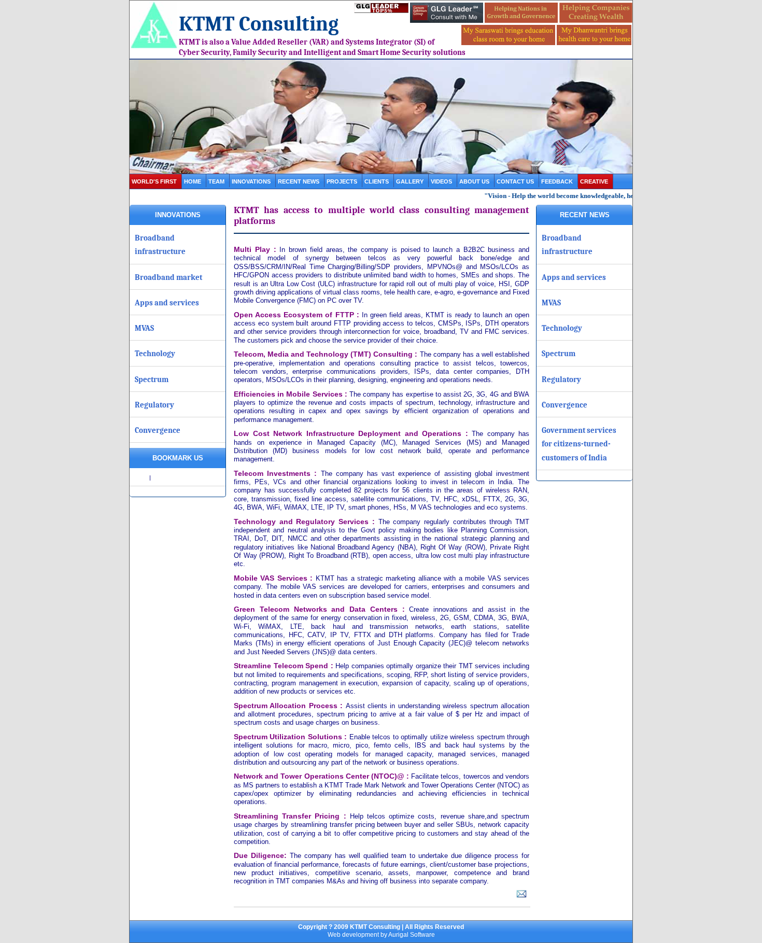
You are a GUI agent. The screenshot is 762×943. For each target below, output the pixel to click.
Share (140, 477)
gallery (410, 181)
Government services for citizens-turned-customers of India (579, 444)
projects (342, 181)
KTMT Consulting (258, 24)
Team (216, 181)
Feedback (557, 181)
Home (192, 181)
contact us (515, 181)
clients (376, 181)
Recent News (298, 181)
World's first (154, 181)
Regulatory (154, 405)
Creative (594, 181)
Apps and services (167, 302)
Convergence (157, 430)
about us (474, 181)
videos (441, 181)
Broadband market (168, 277)
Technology (155, 353)
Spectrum (151, 379)
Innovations (251, 181)
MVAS (144, 328)
